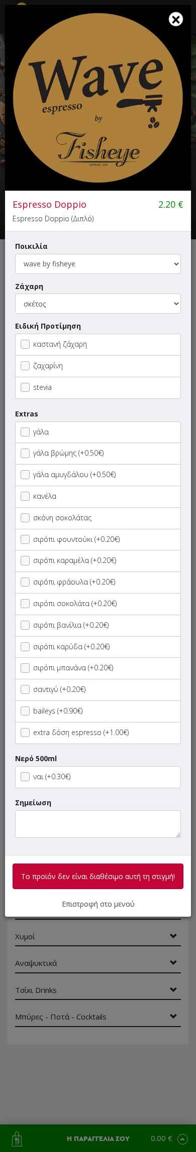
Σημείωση (33, 802)
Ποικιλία (31, 246)
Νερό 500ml (36, 758)
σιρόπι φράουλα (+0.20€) (74, 582)
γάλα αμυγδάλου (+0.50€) (74, 474)
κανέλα (44, 496)
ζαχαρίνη (48, 365)
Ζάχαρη (29, 286)
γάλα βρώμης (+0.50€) (68, 453)
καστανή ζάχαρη (60, 344)
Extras (26, 413)
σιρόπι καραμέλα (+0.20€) (74, 560)
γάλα (41, 432)
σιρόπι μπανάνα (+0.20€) (73, 667)
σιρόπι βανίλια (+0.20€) (71, 625)
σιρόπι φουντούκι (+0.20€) (76, 539)
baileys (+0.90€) (57, 710)
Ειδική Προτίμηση (48, 326)
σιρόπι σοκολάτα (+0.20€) (75, 603)
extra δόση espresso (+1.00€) (81, 732)
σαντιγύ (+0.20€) (59, 689)
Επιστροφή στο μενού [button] (98, 904)
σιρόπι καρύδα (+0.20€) (71, 646)
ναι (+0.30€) (51, 776)
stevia (42, 387)
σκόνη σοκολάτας (62, 517)
